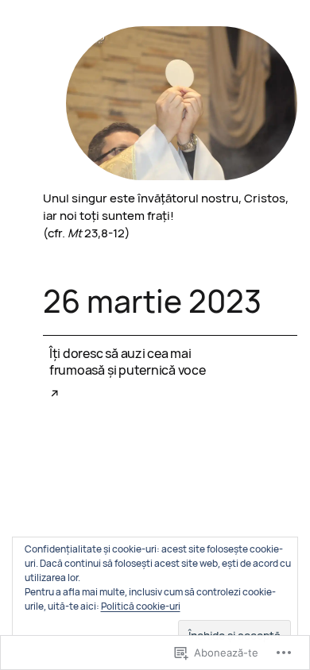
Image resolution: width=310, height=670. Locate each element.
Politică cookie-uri (140, 606)
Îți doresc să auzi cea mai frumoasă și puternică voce (127, 362)
